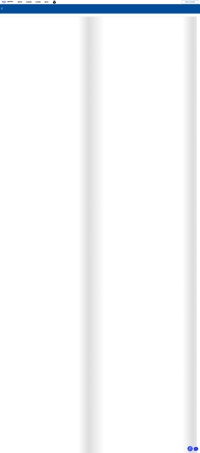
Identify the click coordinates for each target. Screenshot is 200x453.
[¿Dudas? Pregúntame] (190, 448)
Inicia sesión (190, 2)
